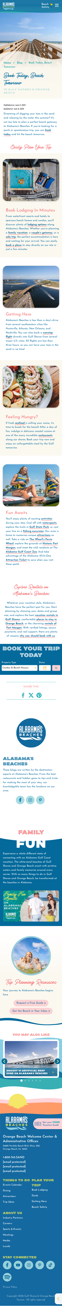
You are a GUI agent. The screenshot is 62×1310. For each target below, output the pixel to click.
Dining (7, 1190)
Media (6, 1240)
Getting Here (39, 1201)
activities (46, 519)
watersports (49, 523)
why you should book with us (37, 636)
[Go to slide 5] (36, 1080)
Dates (42, 662)
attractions (43, 535)
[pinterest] (40, 803)
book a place (14, 245)
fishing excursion (33, 531)
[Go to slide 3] (28, 1080)
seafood (20, 423)
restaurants (45, 435)
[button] (45, 668)
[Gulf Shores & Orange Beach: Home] (8, 6)
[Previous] (4, 1061)
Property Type (9, 662)
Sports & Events (12, 1229)
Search (56, 668)
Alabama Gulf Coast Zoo (21, 552)
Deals (35, 1195)
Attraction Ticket (16, 560)
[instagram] (30, 803)
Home (7, 63)
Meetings (8, 1235)
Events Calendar (12, 1185)
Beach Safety (39, 1207)
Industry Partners (13, 1218)
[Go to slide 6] (40, 1080)
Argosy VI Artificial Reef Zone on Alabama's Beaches (27, 1072)
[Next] (57, 1061)
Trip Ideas (8, 1202)
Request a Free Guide (29, 1003)
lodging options (37, 224)
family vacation (18, 233)
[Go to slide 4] (32, 1080)
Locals (6, 1246)
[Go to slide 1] (21, 1080)
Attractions (9, 1196)
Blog (19, 63)
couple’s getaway (41, 233)
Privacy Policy (10, 1287)
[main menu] (57, 5)
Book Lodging (40, 1190)
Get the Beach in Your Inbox (29, 1011)
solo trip (11, 237)
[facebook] (20, 803)
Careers (7, 1223)
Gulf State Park (39, 527)
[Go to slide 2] (25, 1080)
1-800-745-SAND (13, 1157)
